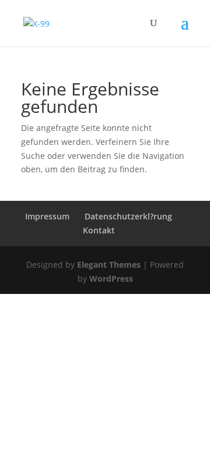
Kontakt (99, 230)
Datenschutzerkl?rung (128, 216)
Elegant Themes (109, 264)
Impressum (47, 216)
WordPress (111, 278)
